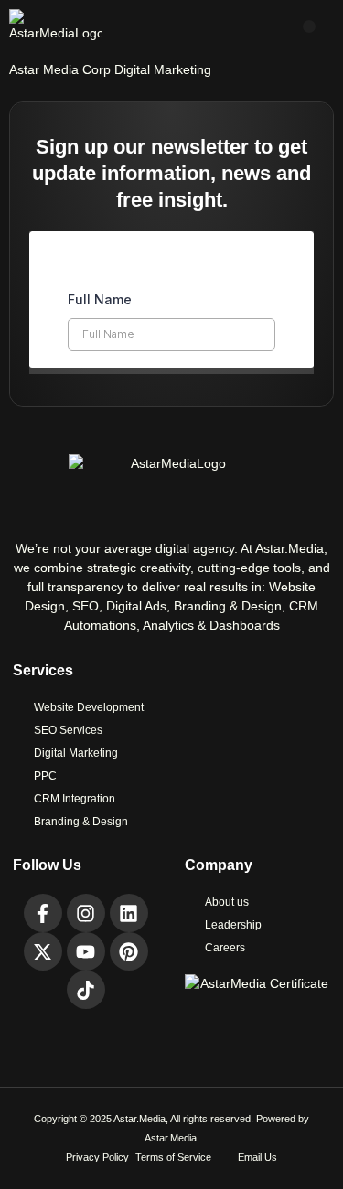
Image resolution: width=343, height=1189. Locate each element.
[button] (309, 26)
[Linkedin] (129, 913)
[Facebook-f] (43, 913)
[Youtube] (86, 951)
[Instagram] (86, 913)
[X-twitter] (43, 951)
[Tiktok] (86, 990)
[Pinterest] (129, 951)
